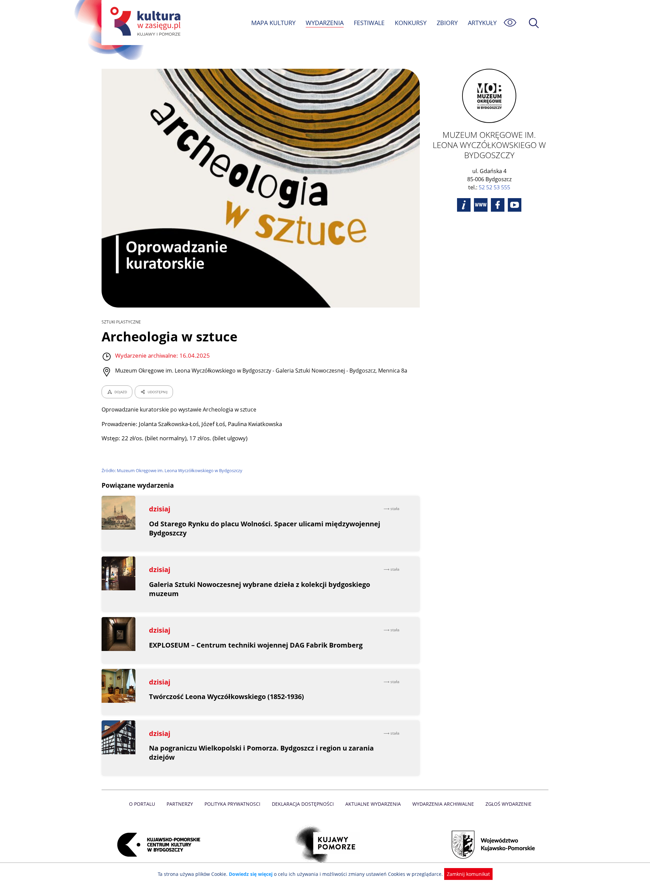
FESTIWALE (369, 23)
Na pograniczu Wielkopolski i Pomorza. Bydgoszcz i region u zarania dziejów (261, 752)
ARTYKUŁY (482, 23)
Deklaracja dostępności (303, 804)
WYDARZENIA (325, 23)
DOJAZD (120, 391)
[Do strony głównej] (144, 22)
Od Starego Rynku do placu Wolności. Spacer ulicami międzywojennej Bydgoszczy (264, 528)
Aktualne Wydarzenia (373, 804)
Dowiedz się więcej (251, 874)
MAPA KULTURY (273, 23)
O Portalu (142, 804)
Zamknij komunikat (468, 874)
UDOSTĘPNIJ (158, 391)
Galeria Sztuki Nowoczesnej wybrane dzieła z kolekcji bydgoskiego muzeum (259, 589)
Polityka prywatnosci (232, 804)
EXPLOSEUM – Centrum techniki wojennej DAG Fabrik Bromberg (256, 645)
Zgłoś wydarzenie (508, 804)
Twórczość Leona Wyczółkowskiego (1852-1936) (226, 696)
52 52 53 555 (494, 187)
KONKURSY (411, 23)
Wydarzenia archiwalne (443, 804)
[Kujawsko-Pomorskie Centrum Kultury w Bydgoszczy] (157, 844)
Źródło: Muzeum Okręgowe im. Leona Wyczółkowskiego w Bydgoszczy (172, 470)
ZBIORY (447, 23)
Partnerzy (180, 804)
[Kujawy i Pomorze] (325, 844)
